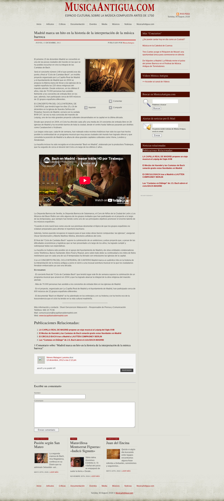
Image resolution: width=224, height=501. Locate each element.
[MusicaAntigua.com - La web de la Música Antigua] (109, 19)
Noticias (128, 24)
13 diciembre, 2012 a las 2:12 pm (61, 360)
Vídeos (74, 439)
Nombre (37, 393)
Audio (37, 439)
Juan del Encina (117, 442)
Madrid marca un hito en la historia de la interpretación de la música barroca (84, 34)
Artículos (50, 24)
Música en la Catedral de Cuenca (157, 46)
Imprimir (92, 107)
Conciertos (155, 33)
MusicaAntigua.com (145, 24)
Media (104, 24)
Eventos (93, 24)
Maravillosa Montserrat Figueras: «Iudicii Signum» (85, 446)
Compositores (113, 439)
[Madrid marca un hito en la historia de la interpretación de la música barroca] (110, 94)
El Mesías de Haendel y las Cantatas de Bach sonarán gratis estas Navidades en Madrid (164, 166)
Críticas (62, 24)
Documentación (78, 24)
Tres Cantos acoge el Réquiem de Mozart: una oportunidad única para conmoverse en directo (163, 53)
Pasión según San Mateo (47, 444)
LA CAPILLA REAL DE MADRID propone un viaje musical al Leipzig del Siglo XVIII (165, 157)
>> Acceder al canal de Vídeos (156, 82)
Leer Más (95, 476)
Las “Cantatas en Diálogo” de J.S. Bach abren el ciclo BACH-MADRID (165, 184)
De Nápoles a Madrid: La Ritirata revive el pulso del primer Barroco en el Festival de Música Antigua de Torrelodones (164, 63)
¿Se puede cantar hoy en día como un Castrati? (164, 39)
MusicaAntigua (128, 42)
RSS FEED (185, 14)
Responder (127, 370)
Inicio (39, 24)
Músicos (116, 24)
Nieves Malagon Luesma (58, 357)
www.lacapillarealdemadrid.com (53, 315)
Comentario (38, 401)
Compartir (117, 107)
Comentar (117, 101)
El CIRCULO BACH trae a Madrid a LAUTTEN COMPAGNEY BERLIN (163, 175)
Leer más (54, 472)
